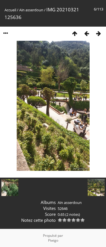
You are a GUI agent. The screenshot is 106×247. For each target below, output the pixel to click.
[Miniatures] (75, 33)
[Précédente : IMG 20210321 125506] (86, 33)
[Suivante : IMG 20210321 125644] (98, 33)
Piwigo (53, 240)
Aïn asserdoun (31, 9)
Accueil (10, 9)
